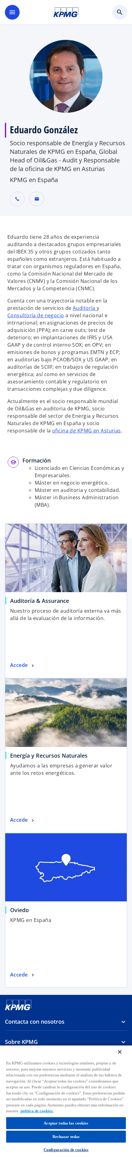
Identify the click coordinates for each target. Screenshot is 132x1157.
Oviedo (19, 910)
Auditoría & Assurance (39, 600)
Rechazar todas (66, 1136)
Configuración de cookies (66, 1149)
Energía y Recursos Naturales (48, 755)
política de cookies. (37, 1111)
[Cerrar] (120, 1052)
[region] (66, 1101)
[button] (36, 199)
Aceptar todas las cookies (66, 1123)
